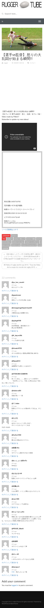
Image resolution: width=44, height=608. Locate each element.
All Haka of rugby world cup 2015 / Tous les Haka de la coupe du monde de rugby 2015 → (22, 266)
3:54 (13, 572)
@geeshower (16, 295)
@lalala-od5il (16, 391)
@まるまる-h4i (17, 473)
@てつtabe (15, 403)
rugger (6, 63)
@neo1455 (15, 499)
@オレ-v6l (15, 554)
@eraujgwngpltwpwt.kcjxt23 (22, 308)
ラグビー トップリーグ (32, 242)
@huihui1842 (16, 435)
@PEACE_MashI (18, 529)
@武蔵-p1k (15, 486)
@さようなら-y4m (18, 512)
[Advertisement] (22, 88)
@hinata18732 (17, 348)
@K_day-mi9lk (17, 335)
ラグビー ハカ (16, 245)
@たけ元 (15, 418)
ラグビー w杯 (31, 239)
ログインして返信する (10, 290)
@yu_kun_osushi (18, 282)
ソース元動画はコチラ (10, 229)
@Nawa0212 (16, 361)
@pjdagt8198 (16, 321)
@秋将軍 (15, 541)
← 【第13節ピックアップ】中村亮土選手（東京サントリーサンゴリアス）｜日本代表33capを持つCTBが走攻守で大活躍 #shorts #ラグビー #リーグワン (22, 257)
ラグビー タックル (18, 242)
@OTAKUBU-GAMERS (20, 374)
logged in (14, 585)
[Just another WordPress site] (22, 4)
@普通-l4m (15, 448)
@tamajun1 (16, 567)
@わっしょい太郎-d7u (19, 461)
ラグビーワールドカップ (29, 245)
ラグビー (33, 63)
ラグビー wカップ (19, 239)
